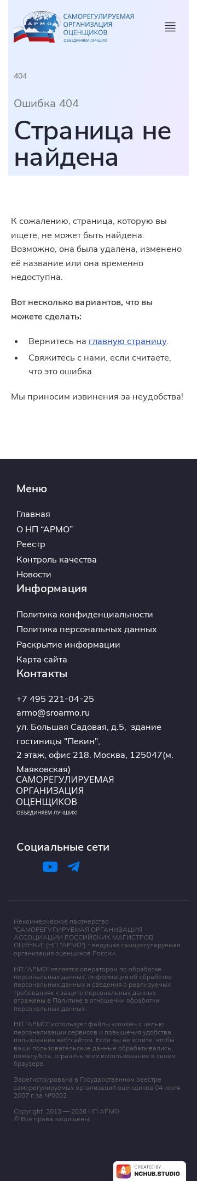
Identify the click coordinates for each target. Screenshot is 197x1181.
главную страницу (127, 340)
